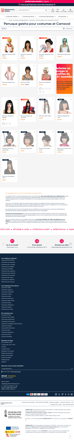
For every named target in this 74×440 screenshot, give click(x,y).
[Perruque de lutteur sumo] (46, 139)
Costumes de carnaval (7, 281)
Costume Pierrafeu (6, 336)
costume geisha (24, 209)
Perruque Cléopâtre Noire (26, 55)
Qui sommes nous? (6, 342)
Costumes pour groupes (8, 262)
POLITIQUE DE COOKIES (42, 402)
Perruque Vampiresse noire (8, 177)
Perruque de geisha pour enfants (46, 55)
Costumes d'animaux (7, 298)
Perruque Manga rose (8, 82)
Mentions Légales (54, 402)
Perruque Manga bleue (64, 54)
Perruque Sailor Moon (45, 116)
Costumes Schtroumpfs (8, 321)
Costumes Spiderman (7, 332)
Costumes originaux (7, 289)
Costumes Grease (6, 325)
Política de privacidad (15, 371)
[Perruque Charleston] (46, 73)
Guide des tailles (6, 357)
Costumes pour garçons (8, 271)
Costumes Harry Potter (7, 317)
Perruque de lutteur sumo (44, 149)
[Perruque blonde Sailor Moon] (9, 45)
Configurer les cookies (56, 404)
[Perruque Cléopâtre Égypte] (9, 107)
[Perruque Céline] (28, 73)
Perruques (32, 20)
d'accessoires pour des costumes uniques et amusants (29, 206)
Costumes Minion (6, 334)
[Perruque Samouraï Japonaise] (9, 139)
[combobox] (33, 10)
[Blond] (40, 92)
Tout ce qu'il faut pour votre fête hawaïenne (37, 5)
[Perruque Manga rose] (9, 73)
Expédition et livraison (7, 351)
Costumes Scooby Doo (7, 319)
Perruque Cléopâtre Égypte (7, 116)
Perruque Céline (25, 82)
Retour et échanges (7, 355)
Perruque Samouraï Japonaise (7, 149)
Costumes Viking (6, 302)
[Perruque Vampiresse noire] (9, 167)
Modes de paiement (7, 353)
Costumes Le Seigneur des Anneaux (11, 323)
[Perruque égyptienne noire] (64, 107)
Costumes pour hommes (8, 273)
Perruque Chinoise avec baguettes (64, 149)
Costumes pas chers (7, 277)
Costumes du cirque (7, 309)
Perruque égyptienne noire (63, 116)
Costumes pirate (6, 296)
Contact (3, 346)
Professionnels (5, 359)
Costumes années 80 (7, 292)
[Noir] (43, 89)
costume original (20, 216)
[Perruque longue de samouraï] (28, 107)
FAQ (72, 402)
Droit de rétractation (68, 404)
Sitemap (3, 362)
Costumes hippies (6, 307)
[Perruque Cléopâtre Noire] (28, 45)
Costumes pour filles (7, 269)
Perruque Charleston (45, 82)
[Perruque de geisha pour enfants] (46, 45)
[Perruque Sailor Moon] (46, 107)
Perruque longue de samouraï (26, 116)
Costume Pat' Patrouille (8, 328)
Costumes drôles (6, 287)
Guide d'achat (5, 349)
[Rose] (40, 89)
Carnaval (25, 204)
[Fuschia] (10, 124)
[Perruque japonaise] (28, 139)
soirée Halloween (34, 204)
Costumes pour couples (8, 264)
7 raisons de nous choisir (8, 344)
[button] (70, 10)
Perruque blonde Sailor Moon (8, 55)
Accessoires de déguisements (20, 20)
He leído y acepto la (11, 371)
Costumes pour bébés (7, 266)
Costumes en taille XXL (7, 279)
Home (10, 20)
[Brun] (49, 89)
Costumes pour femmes (8, 275)
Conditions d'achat (65, 402)
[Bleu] (46, 89)
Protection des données (28, 402)
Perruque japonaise (26, 148)
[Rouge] (43, 92)
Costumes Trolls (5, 330)
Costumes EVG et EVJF (7, 260)
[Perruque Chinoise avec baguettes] (64, 139)
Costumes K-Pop (6, 315)
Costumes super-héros (7, 300)
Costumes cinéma (6, 294)
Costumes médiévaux (7, 305)
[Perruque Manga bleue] (64, 45)
